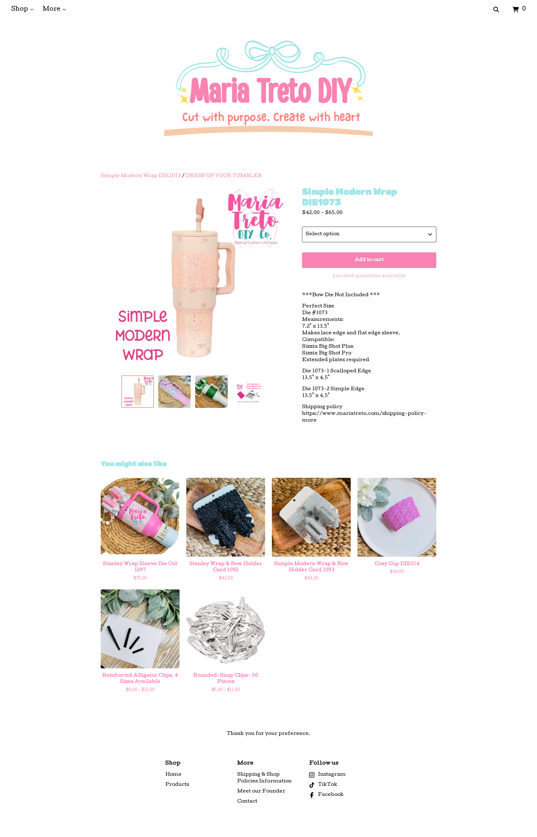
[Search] (496, 9)
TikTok (327, 784)
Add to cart (369, 260)
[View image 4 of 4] (248, 391)
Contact (247, 801)
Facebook (331, 795)
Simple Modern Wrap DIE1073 (141, 176)
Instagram (332, 774)
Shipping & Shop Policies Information (264, 778)
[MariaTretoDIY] (268, 96)
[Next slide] (277, 278)
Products (177, 784)
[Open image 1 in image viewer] (193, 278)
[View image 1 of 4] (137, 391)
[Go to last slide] (108, 278)
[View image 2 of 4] (174, 391)
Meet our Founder (261, 791)
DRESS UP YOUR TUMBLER (224, 176)
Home (173, 774)
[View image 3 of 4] (211, 391)
